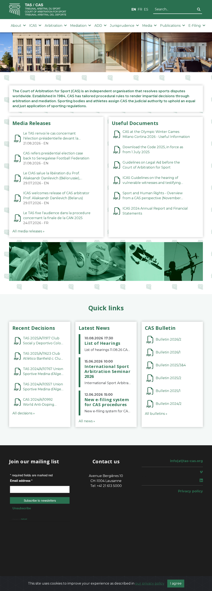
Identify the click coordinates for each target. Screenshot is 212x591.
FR (140, 9)
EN (133, 9)
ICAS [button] (33, 26)
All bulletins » (156, 414)
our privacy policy (149, 583)
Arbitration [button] (53, 26)
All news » (87, 421)
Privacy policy (190, 491)
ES (146, 9)
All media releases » (28, 231)
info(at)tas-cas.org (186, 461)
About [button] (16, 26)
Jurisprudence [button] (122, 26)
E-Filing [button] (194, 26)
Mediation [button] (78, 26)
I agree (176, 583)
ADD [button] (98, 26)
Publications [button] (170, 26)
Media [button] (147, 26)
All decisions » (23, 413)
